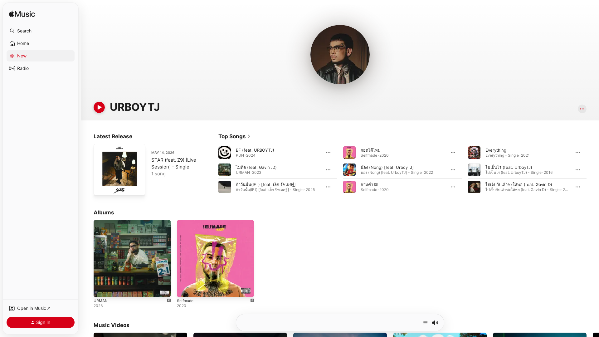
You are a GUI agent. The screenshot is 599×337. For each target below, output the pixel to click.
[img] (22, 14)
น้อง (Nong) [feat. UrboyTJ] (387, 167)
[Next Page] (592, 170)
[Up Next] (425, 322)
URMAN (101, 222)
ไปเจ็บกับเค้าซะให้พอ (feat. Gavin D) (518, 184)
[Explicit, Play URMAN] (101, 289)
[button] (40, 31)
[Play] (99, 107)
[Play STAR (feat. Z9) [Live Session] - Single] (101, 187)
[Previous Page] (212, 170)
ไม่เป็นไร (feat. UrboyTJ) (508, 167)
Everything (495, 150)
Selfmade (186, 222)
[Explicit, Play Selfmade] (184, 289)
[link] (234, 136)
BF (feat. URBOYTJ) (255, 150)
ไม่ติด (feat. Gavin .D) (256, 167)
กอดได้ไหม (371, 150)
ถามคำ (367, 184)
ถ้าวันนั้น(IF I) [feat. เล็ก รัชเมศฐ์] (266, 184)
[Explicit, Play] (349, 187)
